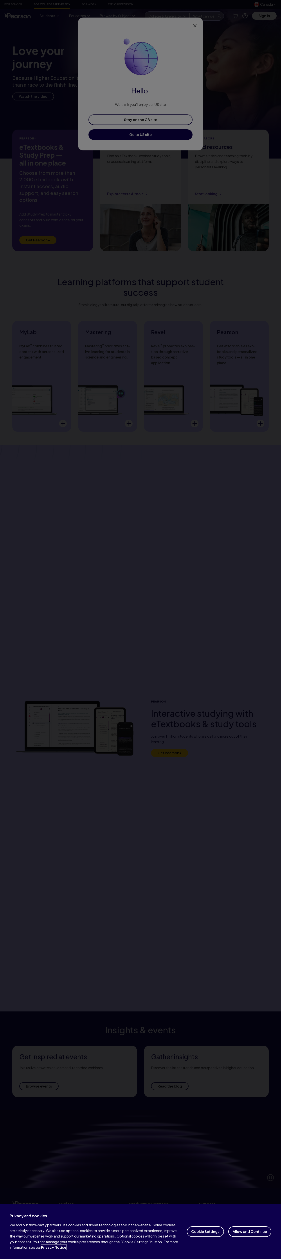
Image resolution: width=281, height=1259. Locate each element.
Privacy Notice (53, 1247)
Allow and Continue (250, 1231)
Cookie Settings (205, 1231)
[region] (140, 1231)
